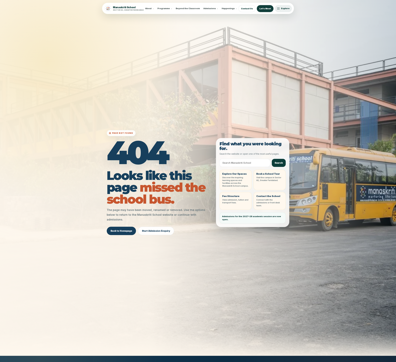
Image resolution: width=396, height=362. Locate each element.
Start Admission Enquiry (156, 231)
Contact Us (247, 8)
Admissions (209, 8)
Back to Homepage (121, 231)
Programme (163, 8)
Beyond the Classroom (188, 8)
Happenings (228, 8)
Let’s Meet (265, 8)
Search (279, 162)
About (148, 8)
